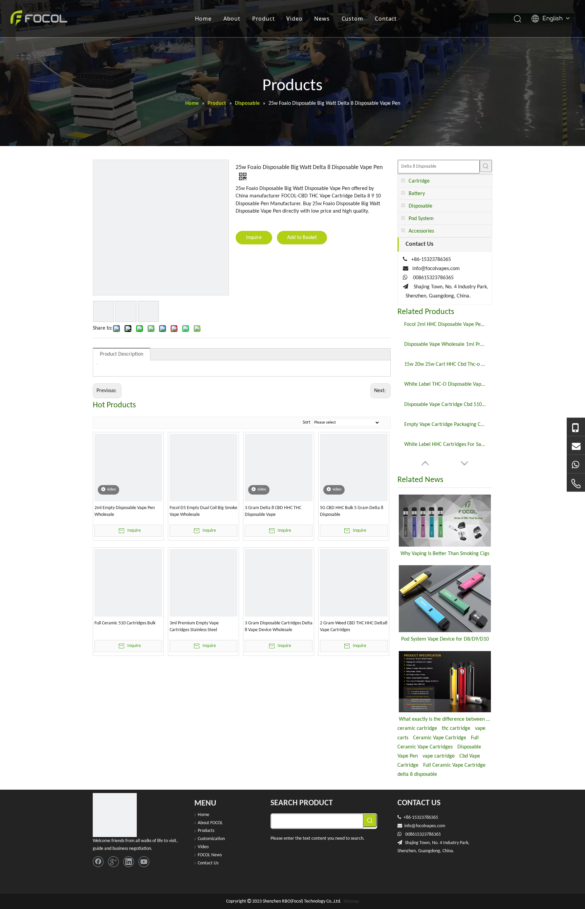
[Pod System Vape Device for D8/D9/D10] (445, 598)
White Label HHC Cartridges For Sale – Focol (444, 444)
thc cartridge (456, 728)
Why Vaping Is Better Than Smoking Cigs (444, 553)
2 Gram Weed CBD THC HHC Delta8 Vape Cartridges (353, 626)
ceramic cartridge (417, 728)
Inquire (254, 237)
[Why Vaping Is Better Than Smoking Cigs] (445, 520)
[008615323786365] (576, 427)
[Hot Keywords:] (486, 166)
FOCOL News (210, 855)
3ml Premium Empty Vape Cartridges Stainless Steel (194, 626)
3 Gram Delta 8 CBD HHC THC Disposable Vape (273, 511)
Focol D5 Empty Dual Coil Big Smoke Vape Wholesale (203, 511)
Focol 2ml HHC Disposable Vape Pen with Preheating (444, 324)
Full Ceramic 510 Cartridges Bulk (124, 623)
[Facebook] (98, 861)
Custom (352, 18)
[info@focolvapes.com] (576, 445)
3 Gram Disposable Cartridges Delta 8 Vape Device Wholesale (278, 626)
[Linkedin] (128, 861)
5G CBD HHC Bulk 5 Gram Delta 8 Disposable (351, 511)
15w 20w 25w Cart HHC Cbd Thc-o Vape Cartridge (444, 364)
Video (294, 18)
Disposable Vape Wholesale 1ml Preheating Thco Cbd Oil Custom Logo (444, 344)
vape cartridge (438, 756)
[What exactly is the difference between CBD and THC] (445, 682)
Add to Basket (302, 237)
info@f (410, 826)
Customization (211, 838)
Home (203, 18)
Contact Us (208, 863)
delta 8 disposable (417, 774)
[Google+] (113, 861)
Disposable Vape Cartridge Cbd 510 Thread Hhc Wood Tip (444, 404)
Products (206, 830)
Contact (386, 18)
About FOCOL (210, 823)
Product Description (121, 354)
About (231, 18)
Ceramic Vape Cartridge (439, 738)
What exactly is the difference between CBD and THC (445, 719)
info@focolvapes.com (436, 268)
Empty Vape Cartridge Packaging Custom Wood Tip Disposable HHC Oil (444, 424)
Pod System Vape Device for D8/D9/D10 (445, 639)
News (321, 18)
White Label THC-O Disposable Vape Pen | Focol (444, 384)
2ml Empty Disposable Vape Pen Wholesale (124, 511)
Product (263, 18)
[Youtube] (143, 861)
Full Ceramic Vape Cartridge (454, 765)
